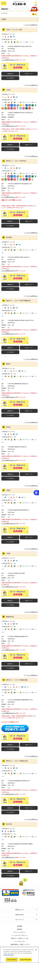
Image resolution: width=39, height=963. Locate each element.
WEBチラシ (28, 73)
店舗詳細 (9, 73)
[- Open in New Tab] (15, 731)
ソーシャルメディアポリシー (19, 935)
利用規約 (19, 929)
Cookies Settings (12, 959)
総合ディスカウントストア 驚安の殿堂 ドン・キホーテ (19, 3)
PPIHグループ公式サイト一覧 (19, 938)
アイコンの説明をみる (32, 25)
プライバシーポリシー (19, 932)
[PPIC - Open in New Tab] (28, 895)
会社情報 (19, 926)
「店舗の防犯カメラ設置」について (19, 944)
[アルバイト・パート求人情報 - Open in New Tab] (19, 66)
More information (9, 955)
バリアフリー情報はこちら (10, 722)
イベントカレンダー (19, 941)
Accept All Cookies (25, 959)
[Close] (36, 950)
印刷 (35, 14)
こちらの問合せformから (8, 60)
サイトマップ (19, 919)
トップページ (4, 13)
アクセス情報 (9, 78)
